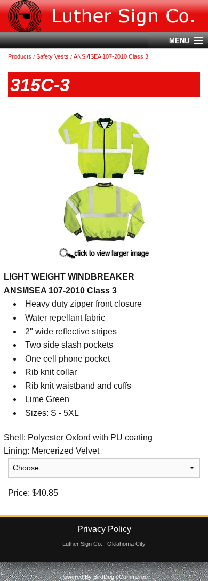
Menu (179, 41)
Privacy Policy (104, 529)
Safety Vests (52, 56)
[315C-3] (104, 175)
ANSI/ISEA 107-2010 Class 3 (111, 56)
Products (19, 56)
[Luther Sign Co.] (104, 16)
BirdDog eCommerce (120, 577)
